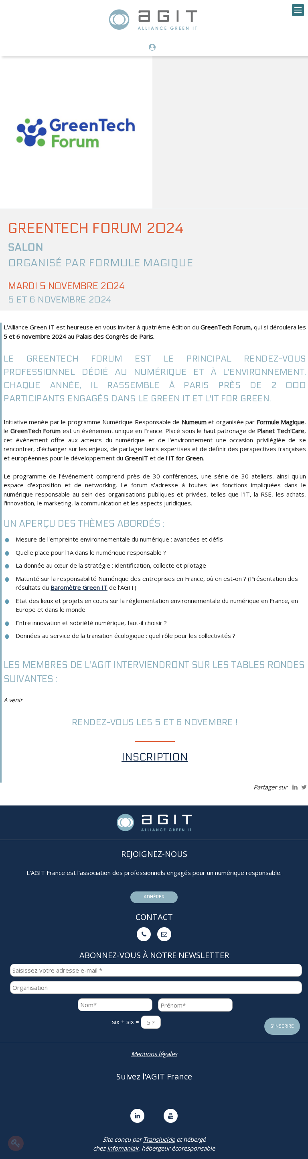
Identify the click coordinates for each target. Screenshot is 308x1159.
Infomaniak (122, 1148)
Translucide (159, 1139)
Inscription (155, 757)
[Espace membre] (154, 47)
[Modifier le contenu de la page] (16, 1143)
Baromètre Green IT (79, 587)
